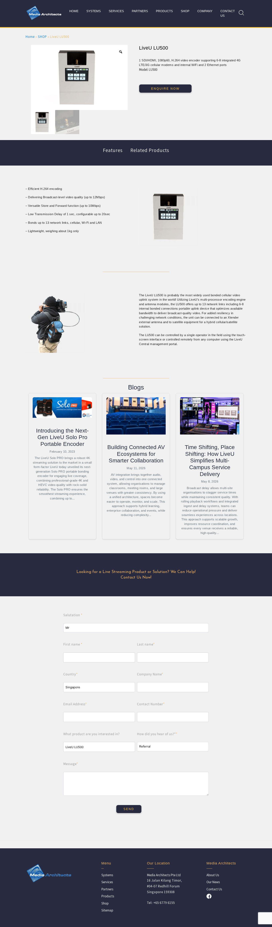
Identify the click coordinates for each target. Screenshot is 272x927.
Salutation (72, 615)
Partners (140, 11)
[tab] (112, 153)
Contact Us (227, 13)
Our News (213, 882)
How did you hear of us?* (157, 734)
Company (204, 11)
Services (116, 11)
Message (70, 764)
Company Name (150, 674)
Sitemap (107, 910)
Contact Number (151, 704)
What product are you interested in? (91, 734)
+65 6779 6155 (164, 903)
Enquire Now (165, 88)
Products (164, 11)
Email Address (75, 704)
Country (70, 674)
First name (72, 644)
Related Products (149, 150)
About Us (212, 875)
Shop (105, 903)
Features (112, 150)
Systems (93, 11)
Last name (146, 644)
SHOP (185, 11)
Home (73, 11)
